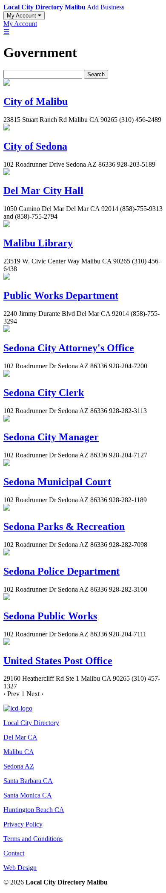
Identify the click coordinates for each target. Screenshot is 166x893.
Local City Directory (31, 722)
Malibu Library (38, 243)
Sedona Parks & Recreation (64, 526)
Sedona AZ (18, 766)
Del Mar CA (20, 737)
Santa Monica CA (27, 795)
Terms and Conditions (33, 838)
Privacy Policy (23, 824)
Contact (13, 853)
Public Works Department (60, 295)
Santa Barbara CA (28, 780)
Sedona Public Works (50, 615)
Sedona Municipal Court (57, 481)
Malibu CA (18, 751)
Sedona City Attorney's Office (68, 347)
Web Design (20, 867)
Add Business (105, 7)
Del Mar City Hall (43, 190)
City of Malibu (35, 101)
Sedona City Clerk (43, 392)
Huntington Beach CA (33, 809)
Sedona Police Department (61, 571)
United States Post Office (57, 660)
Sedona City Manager (51, 436)
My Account (22, 15)
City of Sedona (35, 146)
